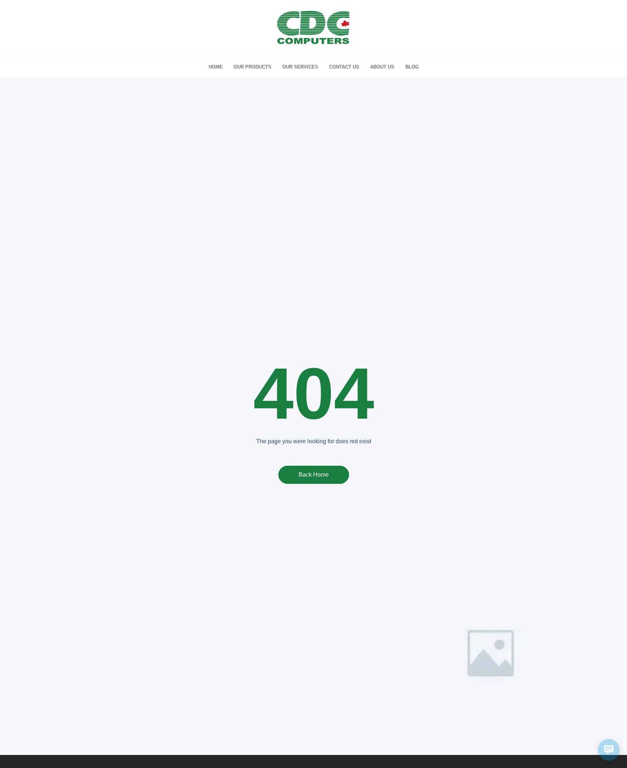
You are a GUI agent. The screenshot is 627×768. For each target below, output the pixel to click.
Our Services (300, 67)
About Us (382, 67)
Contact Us (344, 67)
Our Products (252, 67)
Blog (412, 67)
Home (216, 67)
